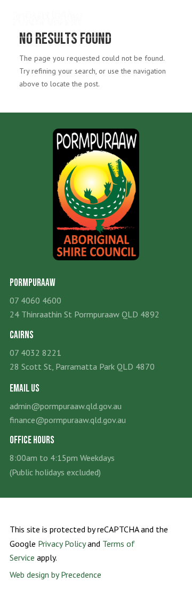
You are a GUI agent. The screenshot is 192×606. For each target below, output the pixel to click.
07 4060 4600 (35, 300)
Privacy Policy (61, 543)
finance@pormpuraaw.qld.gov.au (68, 419)
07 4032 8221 (35, 352)
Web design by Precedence (55, 574)
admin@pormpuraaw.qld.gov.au (66, 406)
